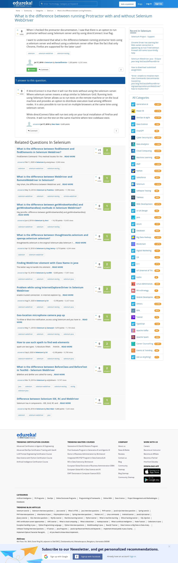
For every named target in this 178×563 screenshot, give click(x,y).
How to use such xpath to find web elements (43, 342)
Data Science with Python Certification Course (34, 458)
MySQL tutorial (56, 518)
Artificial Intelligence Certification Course (32, 462)
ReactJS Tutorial (111, 525)
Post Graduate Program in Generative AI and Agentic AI (88, 450)
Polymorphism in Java (61, 514)
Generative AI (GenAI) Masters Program (82, 446)
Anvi (46, 220)
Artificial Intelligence (24, 498)
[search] (41, 3)
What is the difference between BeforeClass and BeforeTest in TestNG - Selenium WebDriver (52, 368)
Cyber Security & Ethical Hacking (145, 137)
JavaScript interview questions (124, 511)
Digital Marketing (143, 250)
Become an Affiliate (151, 454)
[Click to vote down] (17, 33)
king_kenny (50, 248)
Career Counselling (144, 343)
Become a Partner (151, 458)
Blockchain (141, 244)
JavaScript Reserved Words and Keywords (85, 529)
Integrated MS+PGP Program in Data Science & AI (86, 458)
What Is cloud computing (68, 521)
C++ (138, 264)
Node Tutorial (140, 521)
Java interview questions (90, 511)
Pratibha (50, 190)
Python (139, 170)
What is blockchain (87, 521)
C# (137, 257)
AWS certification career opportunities (30, 521)
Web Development (144, 204)
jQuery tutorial (22, 518)
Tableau (139, 197)
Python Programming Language (50, 525)
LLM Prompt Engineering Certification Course (34, 454)
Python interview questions (74, 525)
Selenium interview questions (42, 511)
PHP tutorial (106, 511)
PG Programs (39, 498)
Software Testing (143, 190)
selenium (31, 53)
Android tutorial (128, 514)
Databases (20, 502)
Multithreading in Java (95, 525)
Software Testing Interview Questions (30, 529)
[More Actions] (121, 70)
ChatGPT (140, 131)
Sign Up (158, 3)
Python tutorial (91, 518)
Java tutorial (61, 511)
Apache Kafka (142, 330)
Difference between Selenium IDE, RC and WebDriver (48, 398)
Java (138, 217)
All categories (141, 97)
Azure (139, 224)
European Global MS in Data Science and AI (84, 469)
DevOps (50, 498)
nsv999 (49, 273)
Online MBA (107, 498)
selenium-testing (63, 53)
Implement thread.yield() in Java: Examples (119, 529)
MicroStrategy (142, 290)
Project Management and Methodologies (142, 498)
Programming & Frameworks (89, 498)
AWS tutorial (51, 521)
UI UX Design (142, 210)
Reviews (121, 454)
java (19, 386)
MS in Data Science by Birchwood (80, 462)
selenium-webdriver (46, 53)
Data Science (142, 124)
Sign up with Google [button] (59, 556)
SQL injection (145, 518)
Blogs (140, 4)
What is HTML (73, 511)
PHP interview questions (25, 514)
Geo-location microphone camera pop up (41, 315)
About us (121, 446)
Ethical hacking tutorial (129, 518)
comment (44, 69)
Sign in (133, 556)
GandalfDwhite (61, 62)
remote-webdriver (70, 196)
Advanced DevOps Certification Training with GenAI (36, 450)
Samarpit (50, 328)
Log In (149, 3)
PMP (138, 164)
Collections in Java (154, 521)
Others (139, 304)
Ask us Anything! (143, 357)
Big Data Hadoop (143, 237)
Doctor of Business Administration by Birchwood (86, 454)
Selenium (49, 62)
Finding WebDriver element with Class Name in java (47, 262)
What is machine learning (109, 518)
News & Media (123, 450)
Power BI (140, 111)
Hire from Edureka (151, 462)
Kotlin (139, 277)
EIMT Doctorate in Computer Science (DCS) (83, 473)
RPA (138, 310)
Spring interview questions (81, 514)
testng (73, 386)
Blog (120, 462)
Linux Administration (145, 284)
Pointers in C (99, 514)
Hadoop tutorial (102, 521)
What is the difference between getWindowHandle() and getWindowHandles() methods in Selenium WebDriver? (50, 206)
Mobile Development (145, 297)
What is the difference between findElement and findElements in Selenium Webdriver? (45, 150)
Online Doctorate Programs (66, 498)
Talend (139, 317)
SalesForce (141, 177)
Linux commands (113, 514)
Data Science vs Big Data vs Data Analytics (136, 525)
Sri (48, 301)
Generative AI (142, 104)
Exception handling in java (26, 525)
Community (123, 466)
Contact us (122, 458)
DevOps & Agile (143, 117)
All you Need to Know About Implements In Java (65, 532)
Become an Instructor (152, 450)
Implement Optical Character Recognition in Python (32, 532)
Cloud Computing (144, 150)
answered (36, 124)
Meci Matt (55, 124)
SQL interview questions (39, 518)
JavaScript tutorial (143, 514)
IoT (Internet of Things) (145, 270)
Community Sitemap (126, 477)
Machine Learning (144, 157)
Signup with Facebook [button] (90, 556)
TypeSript (140, 323)
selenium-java (69, 279)
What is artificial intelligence (121, 521)
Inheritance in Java (44, 514)
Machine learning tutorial (74, 518)
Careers (147, 446)
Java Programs (62, 529)
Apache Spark (142, 337)
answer (32, 69)
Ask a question (127, 4)
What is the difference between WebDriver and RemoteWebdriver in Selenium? (44, 178)
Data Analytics (142, 144)
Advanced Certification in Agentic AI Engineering (35, 446)
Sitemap (121, 469)
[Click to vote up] (17, 30)
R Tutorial (50, 529)
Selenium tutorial (23, 511)
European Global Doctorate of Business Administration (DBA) (90, 466)
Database (140, 230)
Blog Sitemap (123, 473)
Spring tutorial (144, 511)
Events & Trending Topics (145, 350)
